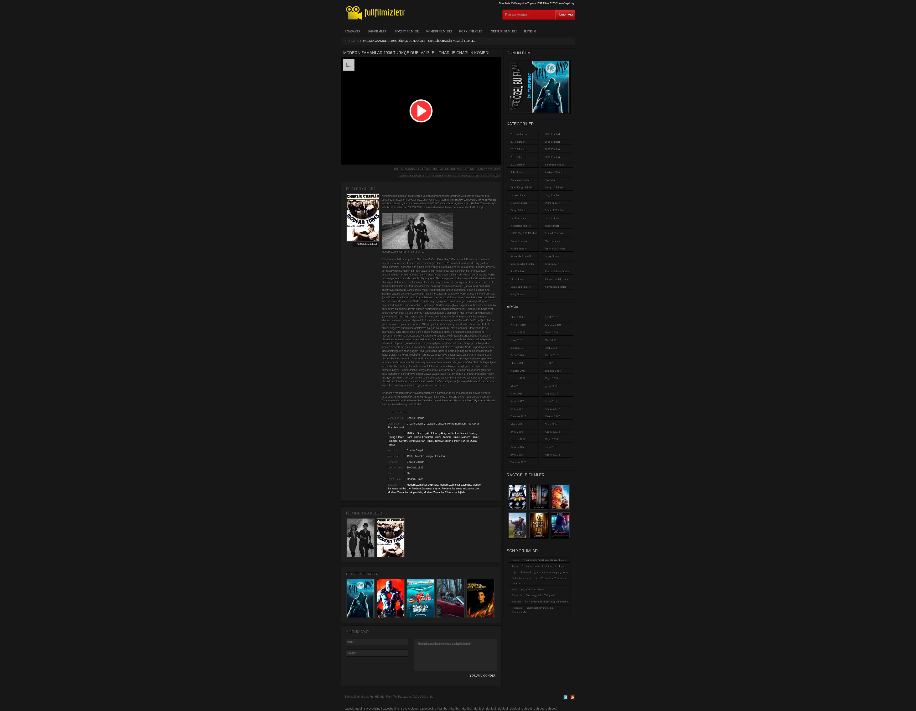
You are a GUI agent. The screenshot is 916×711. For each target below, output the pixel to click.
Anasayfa (352, 31)
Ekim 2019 (516, 317)
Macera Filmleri (470, 437)
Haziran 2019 (518, 332)
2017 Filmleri (552, 149)
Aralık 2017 (551, 393)
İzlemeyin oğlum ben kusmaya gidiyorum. (544, 572)
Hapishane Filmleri (520, 225)
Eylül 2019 (551, 317)
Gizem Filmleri (553, 218)
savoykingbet (353, 708)
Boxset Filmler (407, 31)
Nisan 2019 (516, 340)
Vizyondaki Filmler (555, 286)
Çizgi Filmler (552, 195)
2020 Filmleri (377, 31)
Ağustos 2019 (518, 324)
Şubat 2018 (551, 385)
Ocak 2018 (516, 393)
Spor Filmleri (552, 263)
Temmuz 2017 (518, 416)
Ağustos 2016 (552, 431)
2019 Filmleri (552, 157)
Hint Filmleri (552, 225)
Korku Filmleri (471, 31)
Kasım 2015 (517, 447)
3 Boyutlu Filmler (554, 164)
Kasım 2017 (517, 401)
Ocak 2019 (551, 347)
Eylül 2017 (516, 408)
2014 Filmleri (518, 141)
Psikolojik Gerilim (397, 440)
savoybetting (372, 708)
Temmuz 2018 (553, 370)
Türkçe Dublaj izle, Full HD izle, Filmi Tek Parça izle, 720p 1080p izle (389, 696)
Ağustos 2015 (552, 454)
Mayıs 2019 (551, 332)
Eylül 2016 (516, 431)
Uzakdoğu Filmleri (520, 286)
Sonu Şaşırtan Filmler (421, 440)
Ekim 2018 (516, 363)
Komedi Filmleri (439, 31)
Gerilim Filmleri (519, 218)
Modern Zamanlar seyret (426, 488)
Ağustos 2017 (552, 408)
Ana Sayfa (351, 40)
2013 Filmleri (552, 134)
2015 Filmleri (552, 141)
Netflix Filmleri (504, 31)
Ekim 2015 (551, 447)
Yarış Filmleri (517, 294)
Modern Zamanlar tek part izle (405, 492)
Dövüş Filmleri (396, 437)
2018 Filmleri (518, 157)
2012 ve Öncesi (416, 433)
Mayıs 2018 (551, 378)
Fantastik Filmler (431, 437)
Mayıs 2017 (517, 424)
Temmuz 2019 (553, 324)
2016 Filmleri (518, 149)
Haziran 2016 (518, 439)
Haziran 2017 (552, 416)
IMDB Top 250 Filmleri (523, 233)
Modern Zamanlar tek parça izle (460, 488)
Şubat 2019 (516, 347)
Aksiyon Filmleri (449, 433)
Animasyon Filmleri (521, 179)
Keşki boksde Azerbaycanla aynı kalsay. (545, 559)
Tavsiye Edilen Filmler (447, 440)
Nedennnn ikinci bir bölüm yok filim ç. (543, 566)
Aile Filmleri (432, 433)
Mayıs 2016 (551, 439)
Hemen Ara (565, 14)
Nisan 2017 (551, 424)
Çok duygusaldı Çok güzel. (541, 595)
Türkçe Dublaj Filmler (557, 279)
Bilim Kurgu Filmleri (522, 187)
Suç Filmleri (517, 271)
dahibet (443, 708)
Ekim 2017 (551, 401)
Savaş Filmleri (552, 256)
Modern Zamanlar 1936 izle (422, 484)
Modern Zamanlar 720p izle (455, 484)
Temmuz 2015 (518, 462)
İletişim (530, 31)
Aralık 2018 (517, 355)
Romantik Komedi (520, 256)
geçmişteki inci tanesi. (533, 589)
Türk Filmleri (517, 279)
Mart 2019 (551, 340)
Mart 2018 (516, 385)
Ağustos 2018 (518, 370)
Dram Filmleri (413, 437)
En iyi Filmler (518, 210)
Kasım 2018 (551, 355)
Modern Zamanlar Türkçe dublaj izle (444, 492)
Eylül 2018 (551, 363)
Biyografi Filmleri (555, 187)
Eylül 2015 (516, 454)
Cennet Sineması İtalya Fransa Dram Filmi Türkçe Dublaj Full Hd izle (449, 175)
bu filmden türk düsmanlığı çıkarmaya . (547, 601)
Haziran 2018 (518, 378)
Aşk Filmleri (551, 179)
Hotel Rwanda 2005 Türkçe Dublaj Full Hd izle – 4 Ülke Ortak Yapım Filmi (447, 168)
